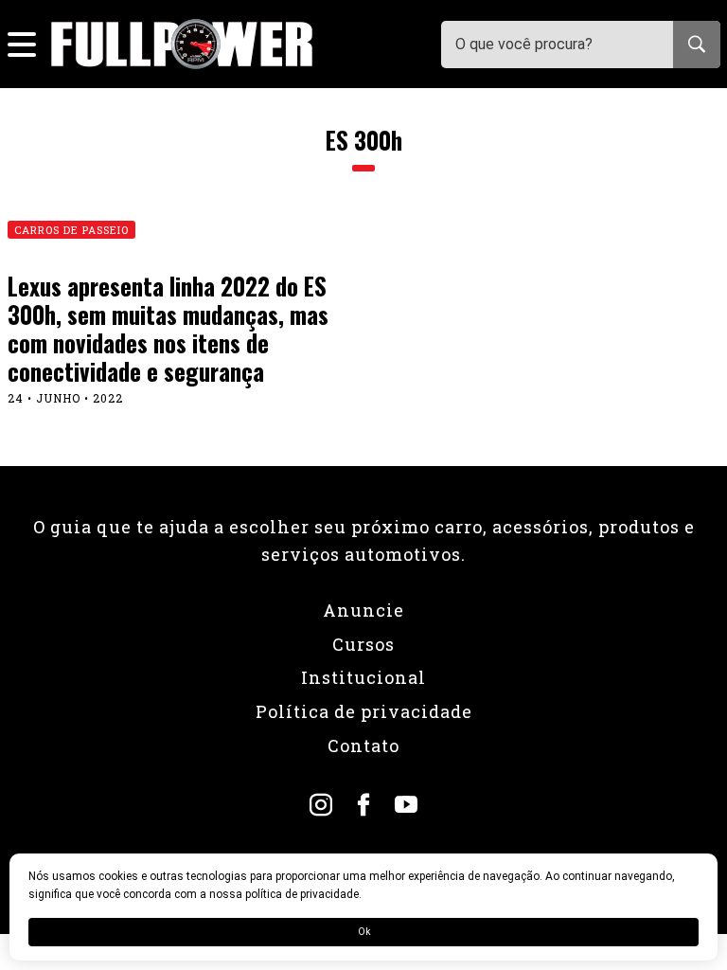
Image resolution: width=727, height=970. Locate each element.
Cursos (363, 644)
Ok (364, 931)
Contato (363, 745)
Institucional (363, 677)
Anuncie (363, 610)
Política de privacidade (364, 711)
